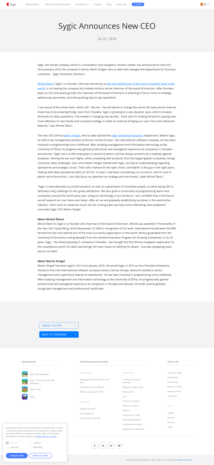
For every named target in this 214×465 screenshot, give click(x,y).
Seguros (126, 410)
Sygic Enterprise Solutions (127, 135)
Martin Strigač (71, 135)
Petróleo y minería (131, 406)
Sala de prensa (174, 391)
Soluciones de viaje (131, 415)
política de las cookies (46, 436)
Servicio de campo (131, 401)
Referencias (172, 377)
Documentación (87, 413)
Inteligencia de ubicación (134, 429)
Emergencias (128, 392)
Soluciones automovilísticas (92, 387)
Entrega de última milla (133, 387)
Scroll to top (51, 325)
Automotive (81, 4)
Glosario (171, 422)
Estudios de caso (87, 409)
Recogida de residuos (132, 424)
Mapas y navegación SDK (91, 392)
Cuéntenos (172, 396)
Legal (169, 427)
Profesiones (172, 382)
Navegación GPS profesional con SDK (95, 381)
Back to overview (54, 334)
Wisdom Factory (185, 460)
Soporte (98, 4)
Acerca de (121, 4)
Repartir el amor (174, 386)
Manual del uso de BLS (90, 418)
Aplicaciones (32, 4)
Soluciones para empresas (57, 4)
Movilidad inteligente (132, 419)
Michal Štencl (46, 83)
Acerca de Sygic (174, 373)
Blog (109, 4)
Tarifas (170, 413)
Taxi (124, 396)
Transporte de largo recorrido (132, 381)
